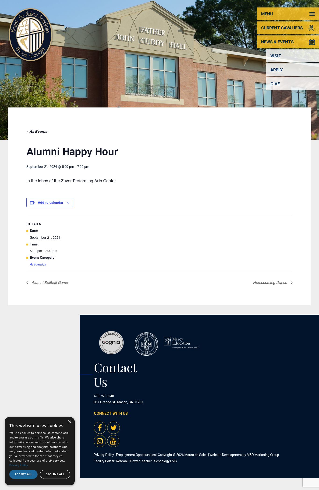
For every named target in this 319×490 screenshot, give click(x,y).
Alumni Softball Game (49, 282)
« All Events (36, 131)
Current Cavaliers (282, 27)
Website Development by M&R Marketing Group (244, 455)
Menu (267, 13)
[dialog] (40, 451)
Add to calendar (50, 202)
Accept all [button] (23, 474)
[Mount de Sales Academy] (30, 56)
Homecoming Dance (270, 282)
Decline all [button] (55, 474)
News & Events (277, 41)
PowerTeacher (141, 461)
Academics (38, 264)
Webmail (121, 461)
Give (275, 83)
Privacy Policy (104, 455)
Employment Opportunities (136, 455)
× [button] (69, 422)
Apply (276, 69)
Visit (275, 55)
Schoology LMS (165, 461)
